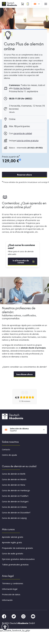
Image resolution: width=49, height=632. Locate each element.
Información (7, 600)
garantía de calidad (22, 133)
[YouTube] (33, 616)
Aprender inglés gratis (12, 542)
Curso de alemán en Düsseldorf (16, 512)
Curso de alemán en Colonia (14, 507)
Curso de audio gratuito (12, 553)
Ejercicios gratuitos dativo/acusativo (18, 559)
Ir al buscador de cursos (21, 261)
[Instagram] (23, 616)
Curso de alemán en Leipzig (14, 518)
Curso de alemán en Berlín (13, 473)
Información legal (9, 589)
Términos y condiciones (12, 583)
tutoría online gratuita (27, 140)
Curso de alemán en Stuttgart (15, 501)
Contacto (6, 449)
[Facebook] (4, 616)
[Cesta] (22, 4)
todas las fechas (22, 88)
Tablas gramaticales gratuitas (15, 564)
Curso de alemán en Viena (13, 484)
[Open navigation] (45, 4)
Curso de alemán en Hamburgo (16, 490)
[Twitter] (14, 616)
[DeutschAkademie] (10, 3)
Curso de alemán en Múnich (14, 479)
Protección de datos (11, 594)
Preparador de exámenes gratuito (17, 548)
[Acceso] (27, 4)
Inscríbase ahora (24, 374)
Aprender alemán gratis (12, 537)
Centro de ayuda (9, 455)
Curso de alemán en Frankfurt (15, 496)
